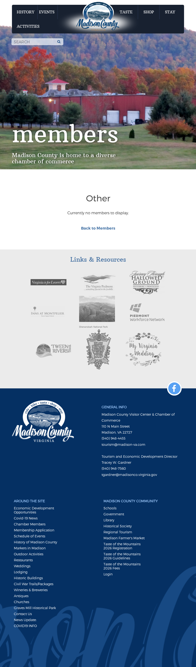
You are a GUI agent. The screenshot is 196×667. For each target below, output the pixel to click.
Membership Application (34, 530)
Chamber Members (29, 524)
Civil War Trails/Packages (33, 584)
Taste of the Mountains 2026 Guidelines (122, 556)
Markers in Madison (30, 548)
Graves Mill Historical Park (35, 608)
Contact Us (23, 614)
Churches (21, 602)
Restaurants (23, 560)
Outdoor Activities (28, 554)
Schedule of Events (29, 536)
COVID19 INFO (25, 626)
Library (108, 520)
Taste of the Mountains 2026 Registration (122, 546)
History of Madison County (35, 542)
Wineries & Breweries (31, 590)
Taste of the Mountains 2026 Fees (122, 566)
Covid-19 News (26, 518)
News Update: (25, 620)
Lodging (20, 572)
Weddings (22, 566)
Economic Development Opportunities (34, 510)
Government (113, 514)
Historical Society (117, 526)
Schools (109, 508)
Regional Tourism (117, 532)
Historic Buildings (28, 578)
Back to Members (98, 228)
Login (108, 574)
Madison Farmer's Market (124, 538)
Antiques (21, 596)
